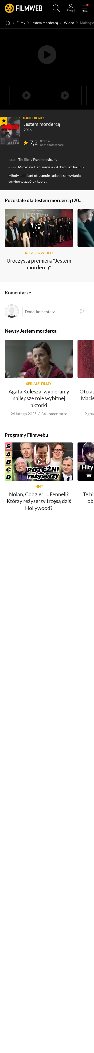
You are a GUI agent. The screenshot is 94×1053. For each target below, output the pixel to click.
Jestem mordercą (44, 23)
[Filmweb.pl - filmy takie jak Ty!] (23, 8)
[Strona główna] (8, 22)
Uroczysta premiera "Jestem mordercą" (39, 263)
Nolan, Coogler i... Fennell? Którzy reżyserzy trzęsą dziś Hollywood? (39, 501)
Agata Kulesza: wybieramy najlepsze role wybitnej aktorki (39, 398)
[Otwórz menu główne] (84, 8)
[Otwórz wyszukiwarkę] (56, 8)
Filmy (21, 23)
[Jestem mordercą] (10, 131)
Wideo (69, 23)
